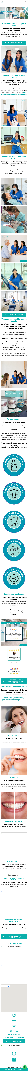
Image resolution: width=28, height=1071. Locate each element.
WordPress (20, 1069)
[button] (11, 662)
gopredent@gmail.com (14, 1034)
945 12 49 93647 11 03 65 (14, 1030)
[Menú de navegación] (25, 2)
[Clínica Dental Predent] (2, 2)
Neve (6, 1069)
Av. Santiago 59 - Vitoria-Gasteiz (14, 1037)
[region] (14, 13)
